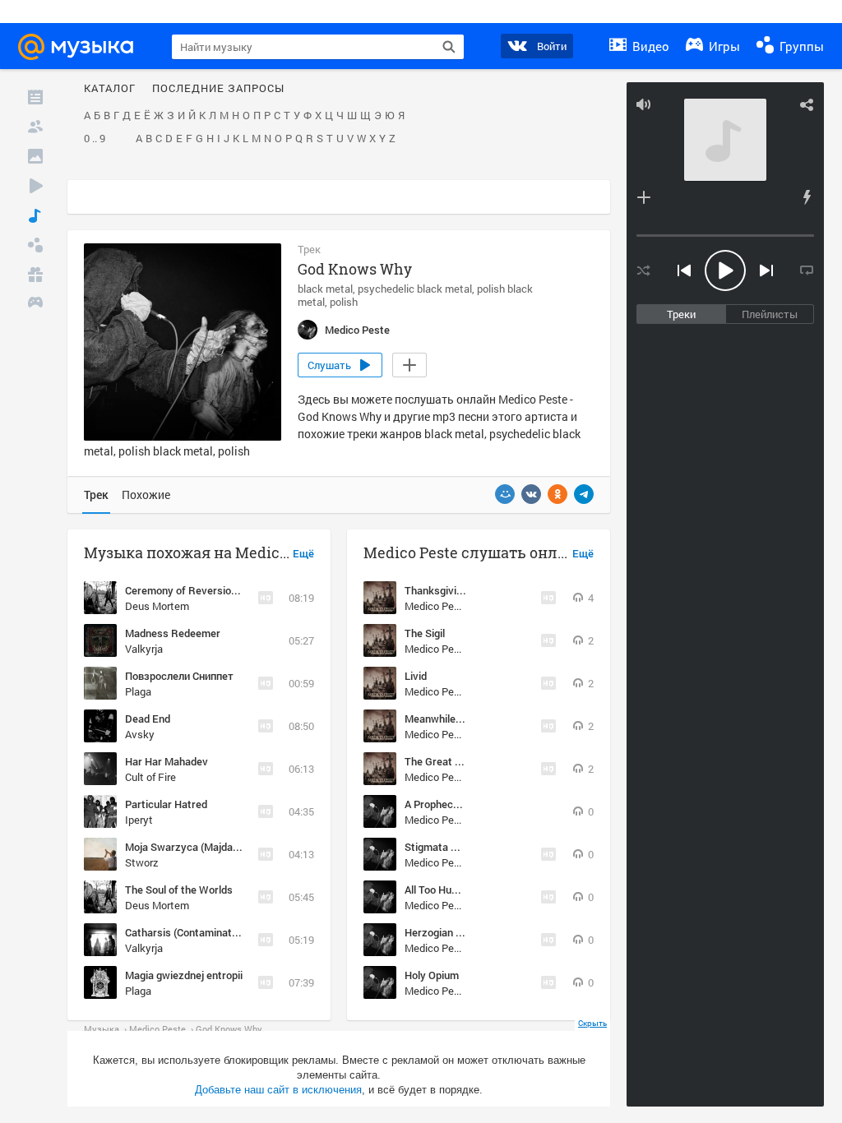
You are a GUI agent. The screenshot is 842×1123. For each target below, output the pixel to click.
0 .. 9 (94, 139)
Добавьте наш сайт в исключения (278, 1090)
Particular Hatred (166, 804)
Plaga (138, 691)
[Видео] (35, 186)
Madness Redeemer (172, 633)
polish (344, 301)
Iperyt (139, 819)
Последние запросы (218, 88)
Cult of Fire (150, 776)
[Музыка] (35, 215)
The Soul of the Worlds (179, 889)
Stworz (142, 862)
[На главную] (83, 47)
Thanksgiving (436, 590)
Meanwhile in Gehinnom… (466, 718)
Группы (800, 46)
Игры (723, 46)
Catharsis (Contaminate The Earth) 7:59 (218, 932)
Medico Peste (437, 605)
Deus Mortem (157, 605)
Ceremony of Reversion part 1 (196, 590)
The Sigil (425, 633)
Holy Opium (432, 975)
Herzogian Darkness (453, 932)
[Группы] (35, 245)
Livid (416, 675)
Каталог (110, 88)
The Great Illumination (457, 761)
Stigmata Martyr (444, 846)
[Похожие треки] (806, 197)
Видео (649, 46)
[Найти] (449, 47)
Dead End (147, 718)
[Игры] (35, 304)
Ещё (303, 554)
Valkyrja (144, 648)
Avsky (140, 734)
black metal (325, 288)
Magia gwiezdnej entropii (184, 975)
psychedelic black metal (415, 288)
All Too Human (438, 889)
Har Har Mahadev (166, 761)
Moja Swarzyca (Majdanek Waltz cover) (219, 846)
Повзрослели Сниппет (179, 675)
